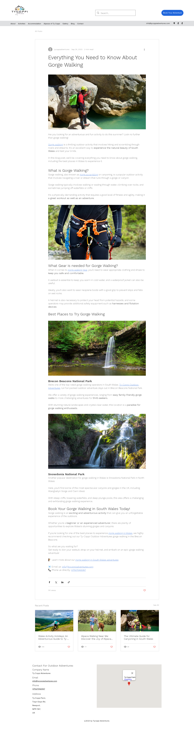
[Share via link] (69, 582)
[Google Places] (174, 23)
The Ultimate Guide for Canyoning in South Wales (138, 637)
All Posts (38, 31)
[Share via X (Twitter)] (56, 582)
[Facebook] (178, 23)
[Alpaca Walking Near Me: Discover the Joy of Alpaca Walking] (97, 620)
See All (156, 605)
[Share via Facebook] (49, 582)
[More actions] (144, 49)
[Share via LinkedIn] (62, 582)
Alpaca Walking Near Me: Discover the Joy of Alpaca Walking (96, 637)
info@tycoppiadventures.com (158, 23)
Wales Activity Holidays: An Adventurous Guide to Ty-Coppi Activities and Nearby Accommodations (53, 637)
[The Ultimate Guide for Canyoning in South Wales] (140, 620)
